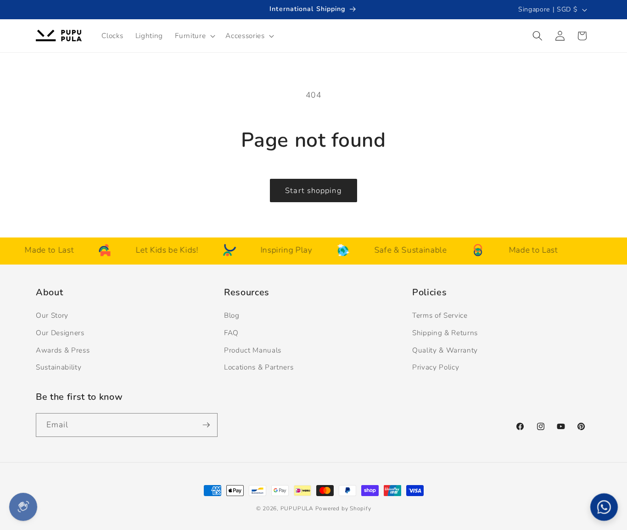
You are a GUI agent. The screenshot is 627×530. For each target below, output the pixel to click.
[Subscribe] (206, 425)
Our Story (52, 315)
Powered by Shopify (343, 508)
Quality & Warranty (445, 350)
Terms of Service (440, 315)
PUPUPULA (297, 508)
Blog (232, 315)
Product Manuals (252, 350)
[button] (194, 35)
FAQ (231, 332)
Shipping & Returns (445, 332)
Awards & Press (63, 350)
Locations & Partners (258, 367)
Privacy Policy (435, 367)
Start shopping (313, 190)
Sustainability (58, 367)
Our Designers (60, 332)
